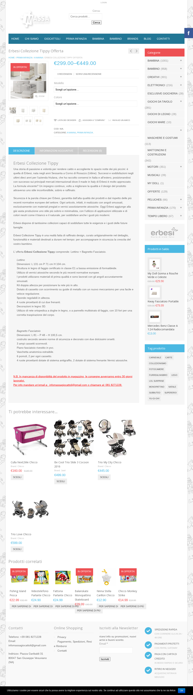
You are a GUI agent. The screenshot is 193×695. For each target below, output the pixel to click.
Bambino (116, 38)
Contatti (163, 38)
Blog (147, 38)
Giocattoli (52, 38)
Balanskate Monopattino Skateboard (83, 595)
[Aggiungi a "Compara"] (43, 454)
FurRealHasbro (158, 375)
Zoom (41, 96)
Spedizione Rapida (166, 629)
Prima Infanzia (76, 38)
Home (15, 38)
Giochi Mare (156, 122)
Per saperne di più (23, 606)
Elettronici (156, 85)
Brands (132, 38)
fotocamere (156, 369)
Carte (168, 357)
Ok (181, 690)
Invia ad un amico (121, 120)
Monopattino (156, 387)
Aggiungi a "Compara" (94, 120)
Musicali (154, 175)
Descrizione (21, 150)
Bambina (98, 38)
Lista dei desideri (67, 120)
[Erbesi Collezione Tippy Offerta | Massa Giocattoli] (23, 110)
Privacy (61, 637)
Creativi (153, 77)
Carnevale (155, 357)
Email (103, 643)
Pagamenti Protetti (167, 643)
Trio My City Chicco (109, 462)
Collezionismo (157, 363)
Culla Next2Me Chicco (24, 462)
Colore (58, 97)
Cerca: (96, 10)
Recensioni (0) (92, 150)
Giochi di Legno (159, 114)
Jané (63, 470)
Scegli (17, 477)
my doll (153, 183)
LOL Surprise (156, 381)
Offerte (154, 191)
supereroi (171, 393)
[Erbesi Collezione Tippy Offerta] (13, 110)
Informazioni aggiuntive (56, 150)
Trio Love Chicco (21, 534)
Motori (153, 166)
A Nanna (38, 57)
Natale (172, 387)
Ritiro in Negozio (165, 669)
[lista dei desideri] (37, 454)
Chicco (21, 466)
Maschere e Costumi (163, 137)
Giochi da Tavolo (160, 101)
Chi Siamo (32, 38)
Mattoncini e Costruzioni (157, 152)
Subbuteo (154, 393)
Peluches (155, 199)
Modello (59, 83)
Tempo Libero (157, 216)
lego (174, 375)
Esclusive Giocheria (163, 93)
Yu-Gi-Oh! (154, 398)
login (104, 3)
